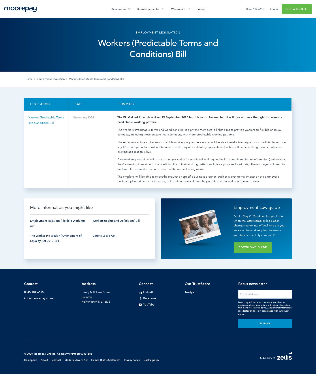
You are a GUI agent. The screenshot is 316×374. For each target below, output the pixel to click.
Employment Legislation (51, 79)
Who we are (178, 9)
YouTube (149, 304)
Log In (274, 9)
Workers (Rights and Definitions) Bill (116, 221)
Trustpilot (191, 292)
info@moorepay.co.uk (38, 298)
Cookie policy (151, 360)
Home (29, 79)
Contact (56, 360)
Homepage (30, 360)
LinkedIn (148, 292)
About (44, 360)
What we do (119, 9)
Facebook (149, 298)
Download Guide (252, 247)
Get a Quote (296, 9)
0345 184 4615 (255, 9)
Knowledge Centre (148, 9)
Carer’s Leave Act (104, 236)
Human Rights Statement (105, 360)
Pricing (201, 9)
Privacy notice (132, 360)
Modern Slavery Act (76, 360)
